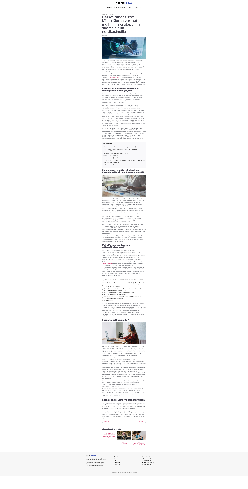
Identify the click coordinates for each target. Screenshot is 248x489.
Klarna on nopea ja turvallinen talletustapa (115, 158)
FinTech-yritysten (107, 263)
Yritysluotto (136, 7)
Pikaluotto (109, 7)
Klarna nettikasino (114, 77)
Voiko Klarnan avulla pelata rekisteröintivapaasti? (117, 153)
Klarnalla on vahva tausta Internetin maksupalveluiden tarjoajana (121, 147)
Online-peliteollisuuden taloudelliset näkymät (117, 165)
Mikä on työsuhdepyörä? (112, 162)
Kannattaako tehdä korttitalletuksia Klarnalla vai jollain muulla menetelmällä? (120, 150)
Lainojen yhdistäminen (119, 7)
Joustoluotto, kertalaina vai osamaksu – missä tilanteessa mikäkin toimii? (125, 160)
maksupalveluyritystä (108, 213)
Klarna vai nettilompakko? (111, 155)
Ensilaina (129, 7)
